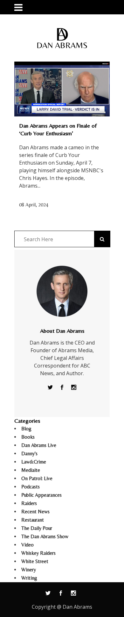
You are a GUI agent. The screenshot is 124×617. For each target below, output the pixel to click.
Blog (26, 429)
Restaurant (32, 520)
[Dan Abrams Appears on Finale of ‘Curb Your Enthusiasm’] (62, 89)
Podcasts (30, 487)
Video (27, 545)
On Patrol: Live (36, 478)
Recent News (35, 512)
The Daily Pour (36, 528)
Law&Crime (33, 462)
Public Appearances (41, 495)
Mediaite (30, 470)
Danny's (29, 453)
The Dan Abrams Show (44, 536)
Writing (29, 578)
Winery (28, 570)
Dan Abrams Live (38, 445)
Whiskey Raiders (38, 553)
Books (28, 437)
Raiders (29, 503)
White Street (34, 561)
